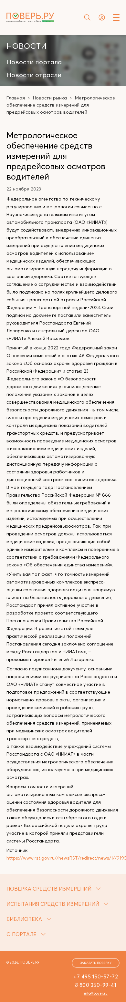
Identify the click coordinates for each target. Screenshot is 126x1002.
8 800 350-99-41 (96, 985)
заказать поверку (95, 963)
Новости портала (34, 62)
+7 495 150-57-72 (95, 976)
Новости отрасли (33, 75)
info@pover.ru (96, 993)
